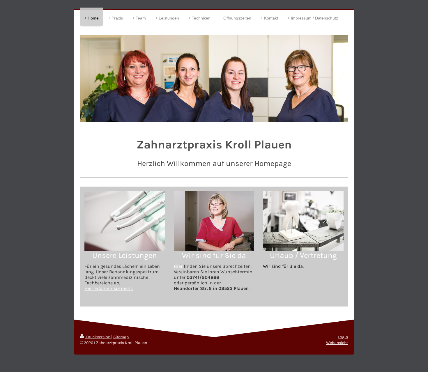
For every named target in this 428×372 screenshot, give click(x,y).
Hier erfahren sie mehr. (108, 288)
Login (343, 336)
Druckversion (98, 336)
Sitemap (121, 336)
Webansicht (337, 342)
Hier (178, 266)
